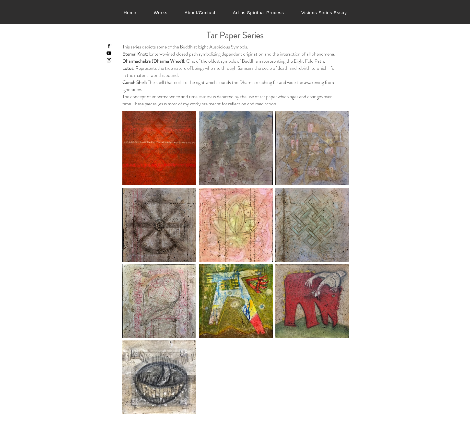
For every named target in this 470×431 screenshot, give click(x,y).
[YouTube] (109, 53)
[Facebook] (109, 46)
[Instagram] (109, 60)
